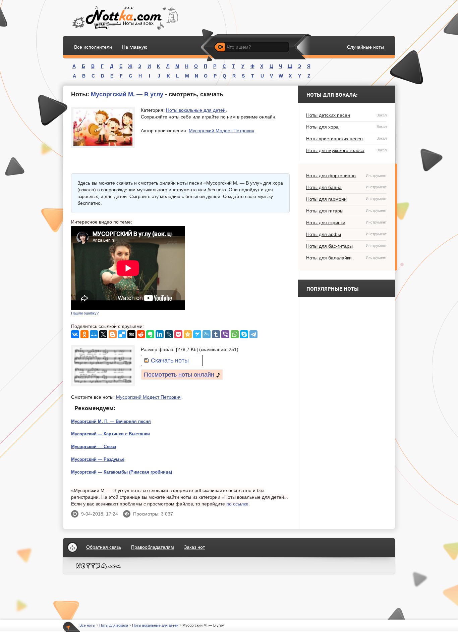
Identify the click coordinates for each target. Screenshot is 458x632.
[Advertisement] (239, 268)
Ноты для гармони (346, 199)
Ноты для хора (346, 127)
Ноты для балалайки (346, 257)
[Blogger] (113, 334)
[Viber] (225, 334)
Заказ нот (194, 547)
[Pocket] (178, 334)
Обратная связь (103, 547)
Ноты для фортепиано (346, 175)
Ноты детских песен (346, 115)
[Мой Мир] (94, 334)
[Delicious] (122, 334)
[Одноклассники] (84, 334)
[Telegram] (253, 334)
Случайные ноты (365, 47)
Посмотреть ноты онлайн (179, 374)
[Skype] (244, 334)
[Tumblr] (216, 334)
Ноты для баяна (346, 187)
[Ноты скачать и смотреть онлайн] (124, 18)
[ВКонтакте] (75, 334)
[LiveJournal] (169, 334)
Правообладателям (152, 547)
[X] (103, 334)
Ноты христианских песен (346, 138)
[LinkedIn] (160, 334)
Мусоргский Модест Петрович (221, 130)
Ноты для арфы (346, 234)
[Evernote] (150, 334)
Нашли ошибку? (85, 313)
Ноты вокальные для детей (196, 110)
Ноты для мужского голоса (346, 150)
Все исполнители (93, 47)
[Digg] (131, 334)
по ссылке (237, 503)
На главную (135, 47)
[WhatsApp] (235, 334)
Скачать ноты (170, 360)
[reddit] (141, 334)
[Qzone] (188, 334)
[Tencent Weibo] (207, 334)
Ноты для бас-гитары (346, 246)
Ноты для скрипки (346, 222)
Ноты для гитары (346, 210)
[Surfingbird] (197, 334)
